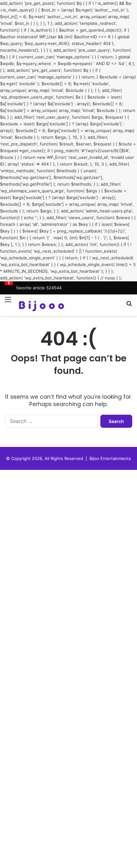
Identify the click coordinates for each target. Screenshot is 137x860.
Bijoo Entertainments (110, 458)
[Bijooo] (41, 305)
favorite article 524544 (38, 287)
